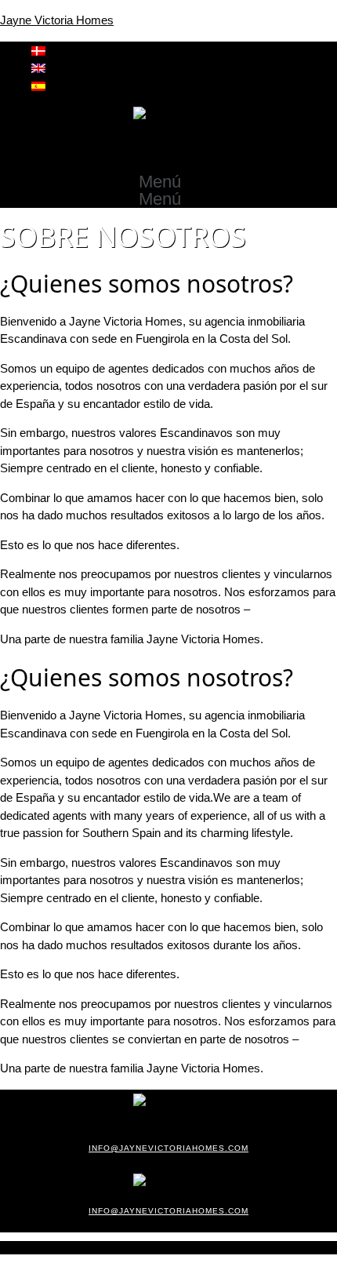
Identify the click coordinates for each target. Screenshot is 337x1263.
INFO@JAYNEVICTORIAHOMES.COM (168, 1148)
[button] (168, 182)
